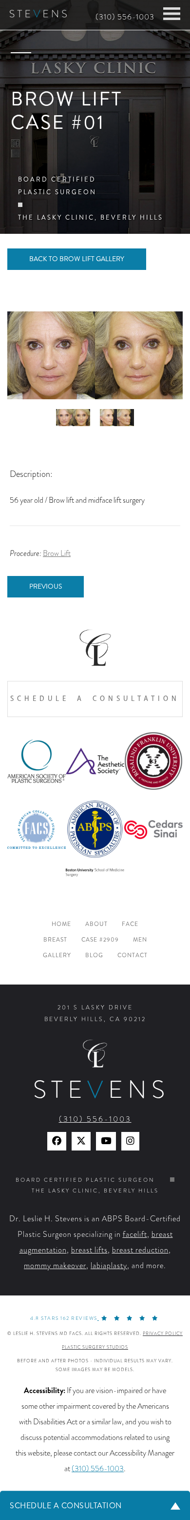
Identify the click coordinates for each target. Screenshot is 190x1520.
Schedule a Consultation (95, 698)
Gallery (57, 955)
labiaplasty (109, 1265)
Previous (45, 586)
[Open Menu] (171, 13)
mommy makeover (55, 1265)
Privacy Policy (163, 1333)
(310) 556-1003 (124, 17)
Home (61, 924)
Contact (132, 955)
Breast (55, 940)
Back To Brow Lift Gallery (76, 259)
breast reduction (140, 1250)
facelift (135, 1234)
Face (130, 924)
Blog (94, 955)
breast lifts (89, 1250)
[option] (95, 355)
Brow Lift (57, 553)
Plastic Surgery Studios (95, 1347)
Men (140, 940)
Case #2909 (100, 940)
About (96, 924)
